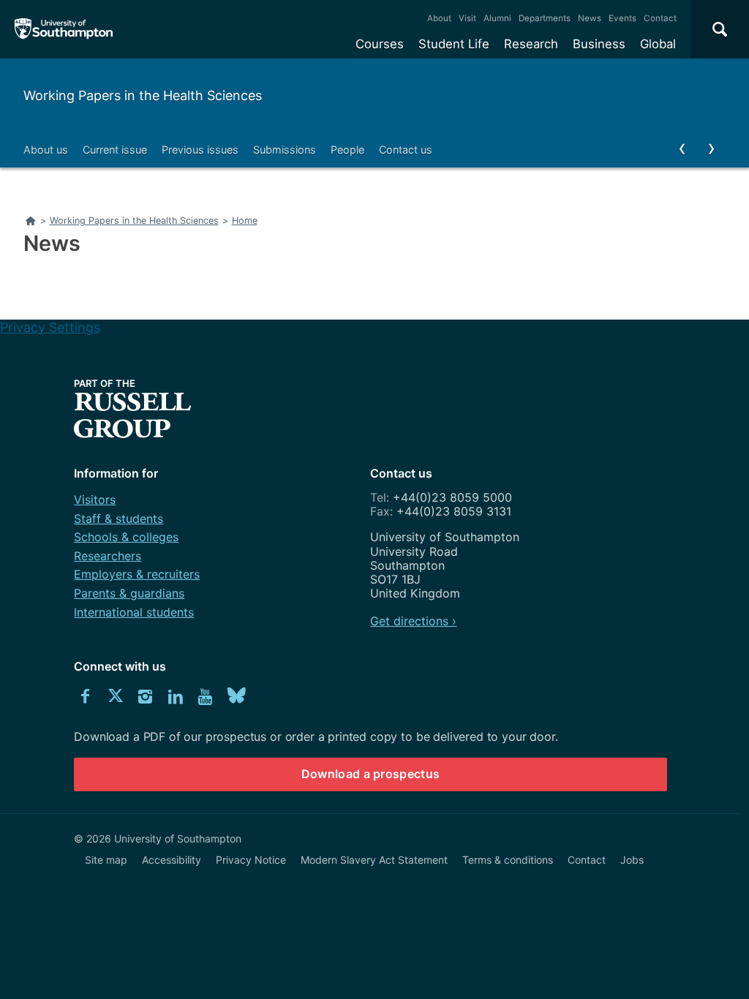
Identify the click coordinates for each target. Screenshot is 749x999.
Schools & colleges (126, 536)
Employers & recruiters (137, 574)
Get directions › (413, 621)
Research (531, 44)
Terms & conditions (507, 859)
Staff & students (118, 518)
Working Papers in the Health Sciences (142, 95)
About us (45, 149)
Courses (379, 44)
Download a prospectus (370, 773)
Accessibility (171, 859)
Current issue (115, 149)
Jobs (632, 859)
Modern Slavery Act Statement (374, 859)
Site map (106, 859)
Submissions (284, 149)
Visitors (95, 499)
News (589, 18)
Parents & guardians (129, 593)
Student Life (453, 44)
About (439, 18)
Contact (660, 18)
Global (658, 44)
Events (622, 18)
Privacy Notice (251, 859)
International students (134, 612)
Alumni (497, 18)
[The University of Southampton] (64, 29)
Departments (545, 18)
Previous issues (200, 149)
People (347, 149)
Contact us (405, 149)
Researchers (107, 555)
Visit (467, 18)
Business (599, 44)
